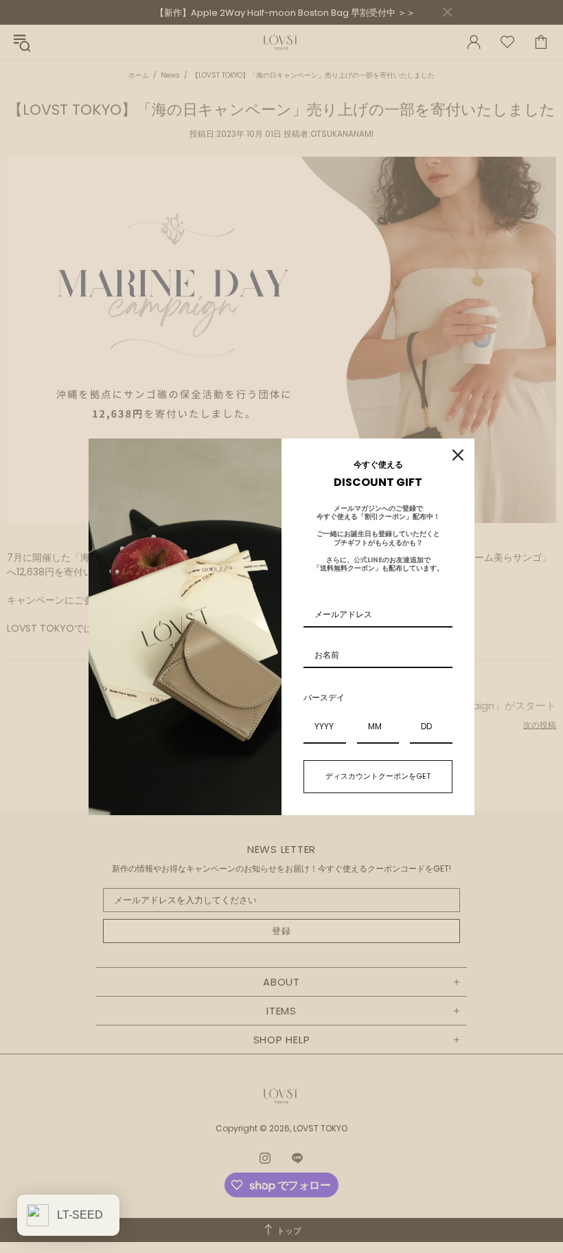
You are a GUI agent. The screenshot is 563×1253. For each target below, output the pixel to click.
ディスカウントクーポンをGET (377, 775)
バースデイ (324, 697)
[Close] (457, 455)
